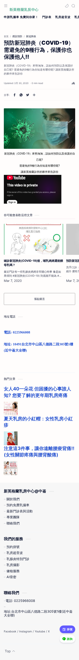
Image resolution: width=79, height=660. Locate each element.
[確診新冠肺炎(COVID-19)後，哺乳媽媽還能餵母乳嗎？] (33, 239)
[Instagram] (25, 631)
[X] (49, 631)
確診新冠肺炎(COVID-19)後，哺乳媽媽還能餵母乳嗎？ (33, 263)
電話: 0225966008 (17, 332)
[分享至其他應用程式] (34, 95)
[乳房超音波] (63, 17)
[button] (67, 6)
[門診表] (46, 17)
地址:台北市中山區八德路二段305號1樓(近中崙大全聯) (38, 613)
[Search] (73, 6)
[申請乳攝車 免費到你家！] (21, 17)
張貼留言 (39, 298)
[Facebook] (10, 631)
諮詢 (69, 638)
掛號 (69, 629)
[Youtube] (40, 631)
